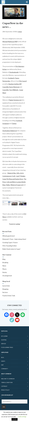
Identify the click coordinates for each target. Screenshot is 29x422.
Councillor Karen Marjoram (10, 87)
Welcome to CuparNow (7, 378)
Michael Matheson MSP (9, 41)
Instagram (5, 123)
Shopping (5, 289)
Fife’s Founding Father (9, 246)
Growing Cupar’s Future (10, 242)
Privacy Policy (5, 390)
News (4, 266)
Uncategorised (7, 275)
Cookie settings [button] (22, 416)
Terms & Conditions (7, 382)
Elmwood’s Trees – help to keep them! (14, 239)
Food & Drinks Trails (8, 295)
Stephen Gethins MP (14, 84)
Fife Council (23, 81)
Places (4, 269)
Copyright (4, 386)
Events (3, 361)
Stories (4, 272)
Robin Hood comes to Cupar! (11, 249)
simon (20, 31)
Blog (3, 259)
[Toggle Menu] (26, 2)
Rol (8, 185)
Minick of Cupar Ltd (17, 185)
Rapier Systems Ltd (15, 100)
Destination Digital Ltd (9, 131)
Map (2, 365)
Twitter (14, 123)
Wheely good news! (8, 236)
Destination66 (13, 72)
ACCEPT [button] (14, 419)
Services (5, 292)
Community (4, 368)
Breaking (5, 262)
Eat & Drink (6, 286)
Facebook (19, 120)
